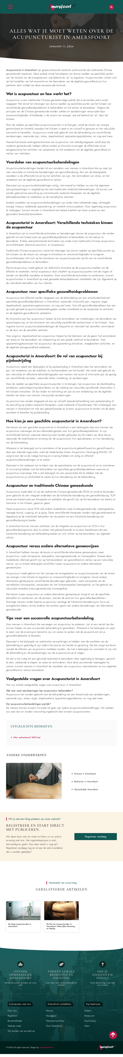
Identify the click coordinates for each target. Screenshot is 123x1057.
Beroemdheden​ (15, 1020)
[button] (111, 7)
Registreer (12, 1015)
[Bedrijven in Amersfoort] (61, 964)
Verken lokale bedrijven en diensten (61, 975)
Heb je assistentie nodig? (102, 975)
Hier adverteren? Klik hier (27, 737)
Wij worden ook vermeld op (21, 1031)
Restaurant (89, 1015)
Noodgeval (51, 1015)
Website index (14, 1026)
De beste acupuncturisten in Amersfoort (19, 925)
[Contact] (102, 964)
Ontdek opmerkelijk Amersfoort (20, 975)
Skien (87, 1026)
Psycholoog (89, 1020)
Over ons (12, 1010)
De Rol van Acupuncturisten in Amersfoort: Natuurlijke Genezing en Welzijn (60, 926)
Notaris (87, 1010)
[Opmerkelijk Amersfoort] (20, 964)
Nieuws (49, 1010)
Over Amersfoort (54, 1026)
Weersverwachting (55, 1020)
